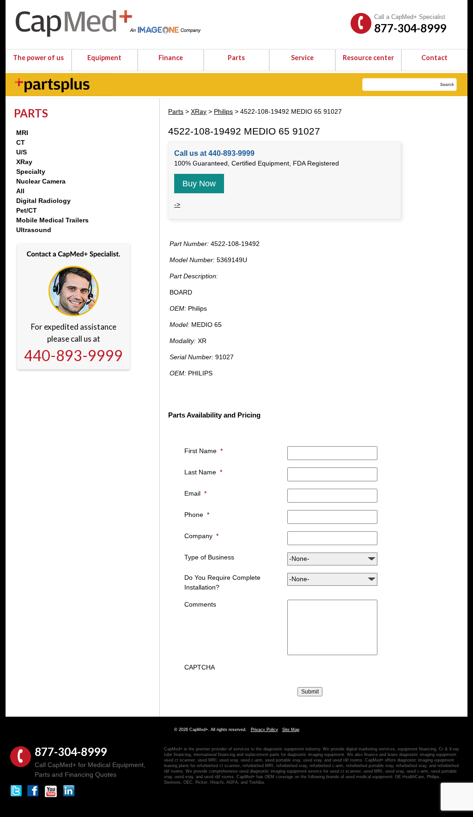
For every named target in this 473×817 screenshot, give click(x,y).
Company (201, 536)
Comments (200, 604)
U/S (21, 152)
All (20, 191)
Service (302, 57)
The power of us (38, 57)
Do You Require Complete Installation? (222, 582)
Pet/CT (26, 210)
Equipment (104, 57)
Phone (196, 514)
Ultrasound (33, 229)
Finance (170, 57)
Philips (223, 111)
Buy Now (199, 183)
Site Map (290, 729)
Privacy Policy (264, 729)
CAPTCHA (199, 667)
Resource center (368, 57)
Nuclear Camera (41, 181)
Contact (434, 57)
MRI (22, 132)
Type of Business (209, 557)
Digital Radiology (43, 200)
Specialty (30, 171)
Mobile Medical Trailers (52, 220)
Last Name (203, 472)
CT (20, 142)
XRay (24, 162)
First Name (203, 451)
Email (195, 493)
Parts (236, 57)
